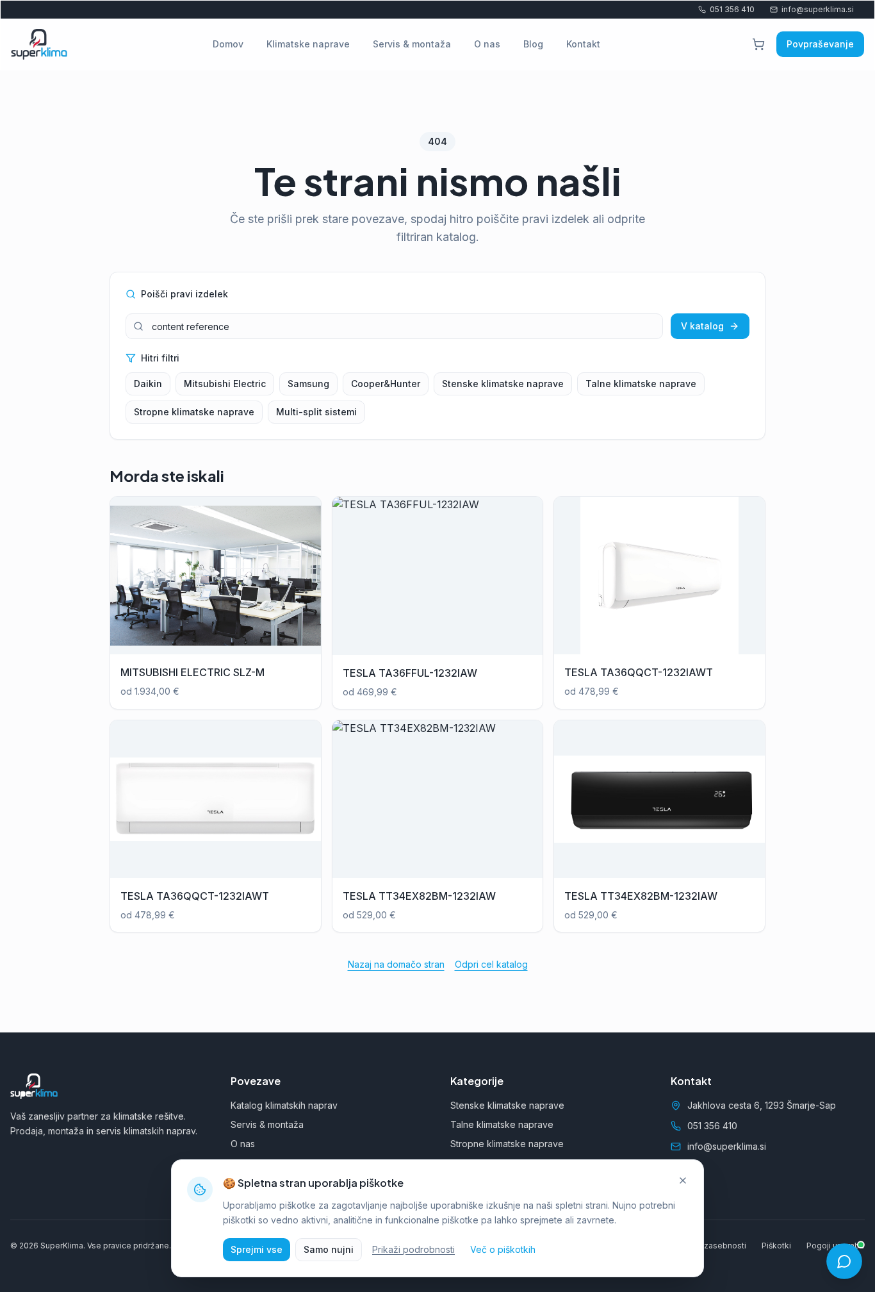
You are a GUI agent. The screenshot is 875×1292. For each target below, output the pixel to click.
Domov (228, 43)
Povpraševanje (820, 43)
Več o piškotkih (503, 1248)
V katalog (702, 325)
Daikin (148, 383)
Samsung (308, 383)
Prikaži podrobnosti (413, 1248)
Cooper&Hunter (385, 383)
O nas (487, 43)
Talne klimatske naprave (640, 383)
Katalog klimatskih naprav (284, 1105)
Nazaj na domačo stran (396, 964)
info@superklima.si (817, 9)
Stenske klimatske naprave (503, 383)
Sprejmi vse (256, 1248)
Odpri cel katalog (491, 964)
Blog (533, 43)
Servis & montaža (412, 43)
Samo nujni (329, 1248)
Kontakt (583, 43)
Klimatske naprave (308, 43)
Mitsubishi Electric (225, 383)
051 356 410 (732, 9)
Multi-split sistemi (316, 411)
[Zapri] (683, 1180)
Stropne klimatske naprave (194, 411)
